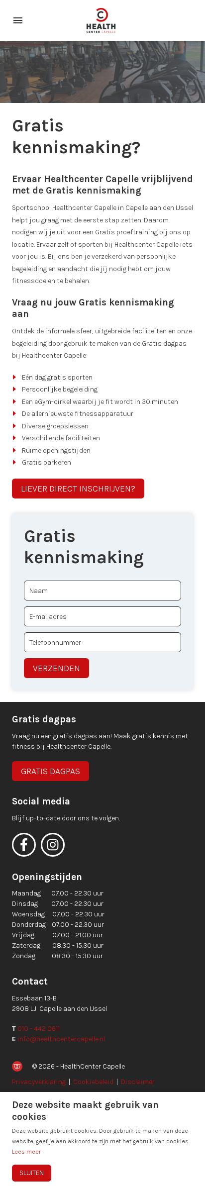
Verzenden (56, 668)
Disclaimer (138, 1082)
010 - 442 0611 (38, 1028)
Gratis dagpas (50, 771)
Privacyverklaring (39, 1082)
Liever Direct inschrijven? (78, 488)
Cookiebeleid (93, 1082)
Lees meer (26, 1151)
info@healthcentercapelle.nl (61, 1039)
